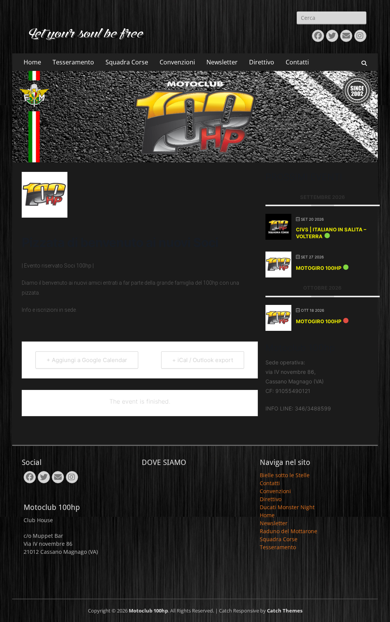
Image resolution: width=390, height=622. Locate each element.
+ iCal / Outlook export (202, 360)
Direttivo (261, 62)
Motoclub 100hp (148, 610)
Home (32, 62)
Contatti (297, 62)
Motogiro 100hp (318, 268)
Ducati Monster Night (287, 507)
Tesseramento (73, 62)
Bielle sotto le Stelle (285, 475)
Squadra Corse (126, 62)
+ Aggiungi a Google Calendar (86, 360)
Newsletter (222, 62)
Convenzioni (177, 62)
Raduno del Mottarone (288, 531)
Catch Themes (284, 610)
